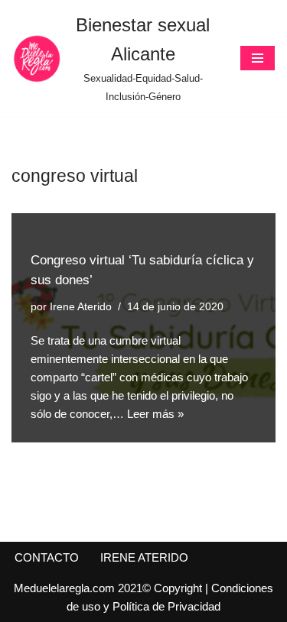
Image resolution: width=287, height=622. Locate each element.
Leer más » (155, 413)
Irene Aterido (81, 307)
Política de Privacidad (166, 606)
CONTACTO (47, 557)
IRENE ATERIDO (144, 557)
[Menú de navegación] (258, 58)
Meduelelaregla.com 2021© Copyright (109, 588)
